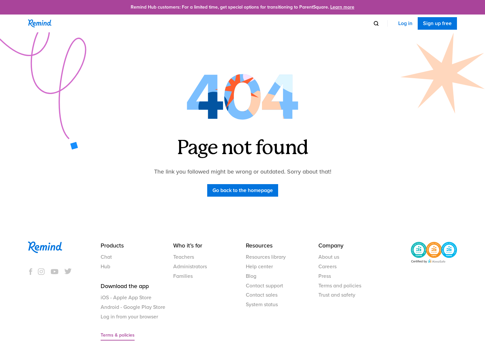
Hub (105, 266)
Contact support (264, 285)
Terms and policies (339, 285)
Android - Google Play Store (133, 307)
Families (183, 276)
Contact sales (261, 295)
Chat (106, 257)
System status (262, 304)
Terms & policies (118, 335)
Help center (259, 266)
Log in (405, 23)
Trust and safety (336, 295)
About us (328, 257)
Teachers (183, 257)
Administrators (190, 266)
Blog (251, 276)
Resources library (266, 257)
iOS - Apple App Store (126, 297)
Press (324, 276)
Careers (327, 266)
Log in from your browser (129, 316)
